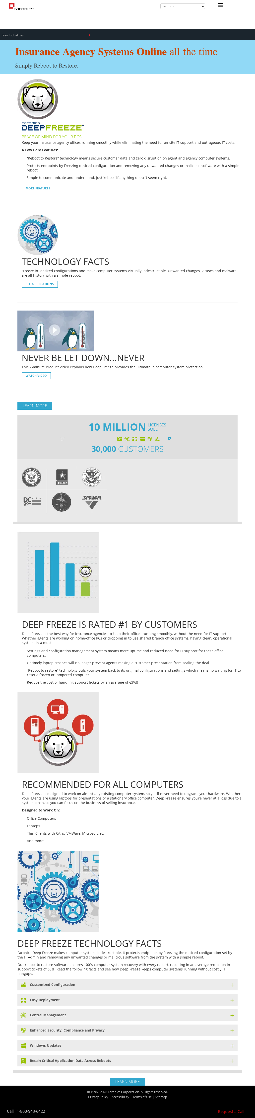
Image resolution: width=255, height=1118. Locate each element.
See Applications (40, 284)
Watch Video (36, 376)
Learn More (35, 405)
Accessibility (120, 1097)
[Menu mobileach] (219, 5)
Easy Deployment (45, 999)
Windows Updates (45, 1045)
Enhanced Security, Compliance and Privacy (67, 1030)
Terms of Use (142, 1097)
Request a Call (231, 1111)
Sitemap (161, 1097)
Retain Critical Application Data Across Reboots (70, 1060)
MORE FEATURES (38, 188)
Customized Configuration (52, 984)
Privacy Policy (98, 1097)
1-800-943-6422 (31, 1111)
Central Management (48, 1015)
